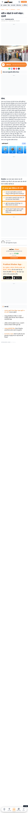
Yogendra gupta (9, 19)
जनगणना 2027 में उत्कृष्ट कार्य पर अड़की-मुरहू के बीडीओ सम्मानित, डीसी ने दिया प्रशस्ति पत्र (15, 210)
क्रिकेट (5, 269)
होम (1, 5)
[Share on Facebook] (12, 69)
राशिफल (9, 269)
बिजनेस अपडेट (18, 267)
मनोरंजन (12, 267)
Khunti (18, 9)
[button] (14, 53)
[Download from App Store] (17, 277)
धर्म (23, 267)
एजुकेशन (7, 267)
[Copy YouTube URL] (14, 69)
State (7, 9)
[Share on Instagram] (16, 69)
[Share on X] (19, 69)
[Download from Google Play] (7, 277)
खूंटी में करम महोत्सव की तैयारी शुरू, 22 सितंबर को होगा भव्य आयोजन (14, 204)
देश (4, 267)
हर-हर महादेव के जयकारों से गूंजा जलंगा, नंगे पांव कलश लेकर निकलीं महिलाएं (15, 198)
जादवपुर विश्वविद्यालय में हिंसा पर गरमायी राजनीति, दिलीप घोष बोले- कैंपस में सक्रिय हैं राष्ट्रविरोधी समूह (13, 317)
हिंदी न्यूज (14, 272)
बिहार (9, 5)
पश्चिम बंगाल (18, 5)
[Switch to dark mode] (19, 2)
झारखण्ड (5, 5)
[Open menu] (2, 2)
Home (2, 9)
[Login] (14, 809)
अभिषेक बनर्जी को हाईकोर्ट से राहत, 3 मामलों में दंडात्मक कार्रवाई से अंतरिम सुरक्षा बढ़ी (14, 323)
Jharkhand (13, 9)
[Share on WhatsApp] (9, 69)
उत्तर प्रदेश (13, 5)
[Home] (8, 2)
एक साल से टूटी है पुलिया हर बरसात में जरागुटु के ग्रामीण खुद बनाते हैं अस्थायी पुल (15, 192)
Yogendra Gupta (12, 243)
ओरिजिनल (25, 5)
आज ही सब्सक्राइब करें (14, 257)
